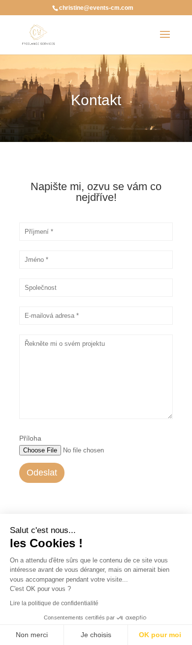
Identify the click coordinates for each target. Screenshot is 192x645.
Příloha (30, 438)
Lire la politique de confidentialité (54, 603)
